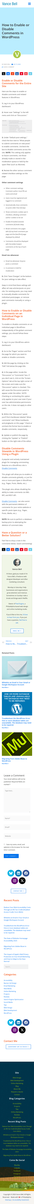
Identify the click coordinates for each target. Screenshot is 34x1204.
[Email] (30, 73)
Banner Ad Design (10, 983)
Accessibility (8, 980)
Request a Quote (17, 1092)
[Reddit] (12, 73)
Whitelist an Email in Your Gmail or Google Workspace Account (16, 683)
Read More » (5, 687)
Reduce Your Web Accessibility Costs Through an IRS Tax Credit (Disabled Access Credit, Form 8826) (17, 909)
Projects (7, 994)
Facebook (17, 1171)
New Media (8, 988)
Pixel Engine (19, 604)
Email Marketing (9, 986)
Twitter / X (17, 1179)
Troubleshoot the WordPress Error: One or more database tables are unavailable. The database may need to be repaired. (16, 721)
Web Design (8, 1008)
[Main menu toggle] (29, 3)
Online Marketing (10, 991)
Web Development (10, 1010)
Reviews (6, 997)
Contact (17, 1095)
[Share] (8, 73)
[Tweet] (3, 73)
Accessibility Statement (21, 1200)
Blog (17, 1086)
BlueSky (17, 1165)
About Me (17, 1089)
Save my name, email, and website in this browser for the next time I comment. (16, 847)
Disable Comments (9, 468)
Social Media (8, 1002)
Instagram (17, 1174)
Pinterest (17, 1176)
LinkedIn (17, 1168)
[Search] (30, 966)
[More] (26, 73)
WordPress (8, 1013)
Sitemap (8, 1200)
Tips (5, 1005)
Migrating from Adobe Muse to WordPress (14, 760)
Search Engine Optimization (14, 999)
